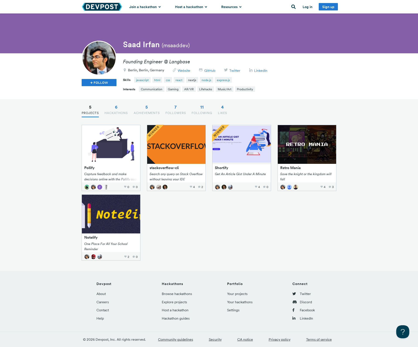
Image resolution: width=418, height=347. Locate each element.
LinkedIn (260, 70)
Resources (229, 7)
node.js (206, 80)
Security (215, 339)
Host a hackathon (189, 7)
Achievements (147, 109)
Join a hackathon (143, 7)
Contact (102, 310)
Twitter (234, 70)
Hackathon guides (176, 318)
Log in (307, 7)
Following (202, 109)
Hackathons (116, 109)
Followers (175, 109)
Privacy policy (279, 339)
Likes (222, 109)
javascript (142, 80)
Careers (102, 302)
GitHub (209, 70)
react (178, 80)
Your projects (237, 294)
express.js (223, 80)
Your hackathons (240, 302)
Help (100, 318)
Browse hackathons (177, 294)
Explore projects (174, 302)
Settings (233, 310)
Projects (90, 109)
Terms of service (319, 339)
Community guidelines (175, 339)
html (157, 80)
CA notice (245, 339)
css (168, 80)
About (101, 294)
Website (184, 70)
